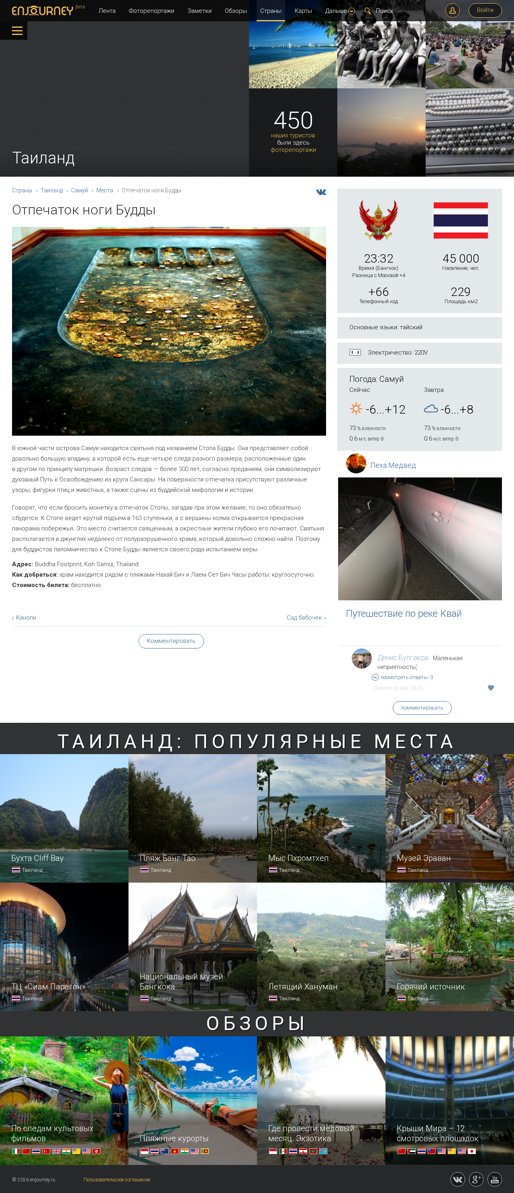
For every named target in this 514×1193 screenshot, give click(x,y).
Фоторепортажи (151, 10)
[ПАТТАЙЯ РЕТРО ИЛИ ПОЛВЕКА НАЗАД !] (381, 87)
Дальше (336, 10)
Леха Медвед (393, 465)
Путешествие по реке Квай (404, 613)
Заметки (200, 10)
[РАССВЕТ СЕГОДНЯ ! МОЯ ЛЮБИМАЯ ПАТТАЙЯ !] (381, 175)
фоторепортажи (293, 150)
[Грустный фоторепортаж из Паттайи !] (470, 87)
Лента (107, 10)
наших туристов (293, 136)
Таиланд (52, 190)
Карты (303, 10)
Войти (485, 10)
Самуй (79, 190)
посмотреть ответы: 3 (407, 677)
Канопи (26, 617)
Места (104, 190)
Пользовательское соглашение (117, 1180)
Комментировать (422, 708)
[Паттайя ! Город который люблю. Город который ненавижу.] (293, 87)
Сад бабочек (304, 617)
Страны (270, 10)
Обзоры (236, 10)
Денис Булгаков (403, 657)
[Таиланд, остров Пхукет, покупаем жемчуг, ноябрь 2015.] (470, 175)
